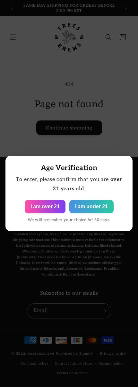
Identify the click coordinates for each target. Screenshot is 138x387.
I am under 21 (91, 206)
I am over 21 (45, 206)
